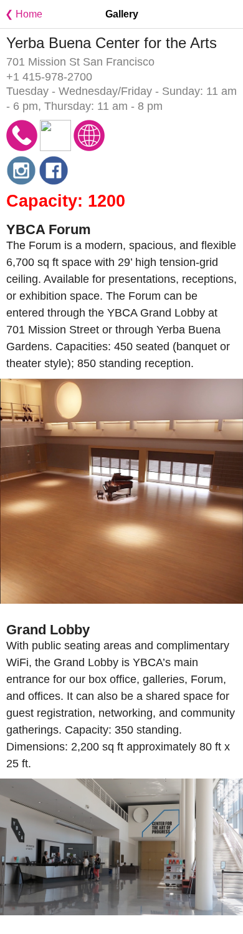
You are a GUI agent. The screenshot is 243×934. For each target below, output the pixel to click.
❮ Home (21, 14)
